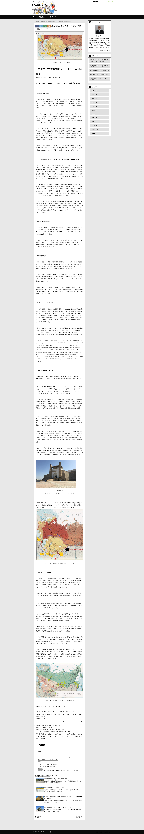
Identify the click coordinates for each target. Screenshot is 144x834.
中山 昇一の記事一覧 (104, 50)
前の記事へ (38, 817)
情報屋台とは (42, 17)
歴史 (48, 776)
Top (140, 830)
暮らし (93, 110)
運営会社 (37, 831)
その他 (93, 125)
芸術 (93, 121)
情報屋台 (37, 21)
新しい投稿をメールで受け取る (48, 766)
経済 (93, 94)
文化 (93, 106)
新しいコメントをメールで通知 (48, 764)
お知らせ (94, 129)
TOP (34, 17)
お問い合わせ (45, 831)
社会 (36, 776)
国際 (44, 776)
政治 (42, 21)
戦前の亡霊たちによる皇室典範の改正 (99, 74)
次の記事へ (80, 817)
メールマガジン (55, 831)
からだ (93, 113)
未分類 (93, 133)
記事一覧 (53, 17)
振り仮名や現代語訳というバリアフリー (99, 70)
